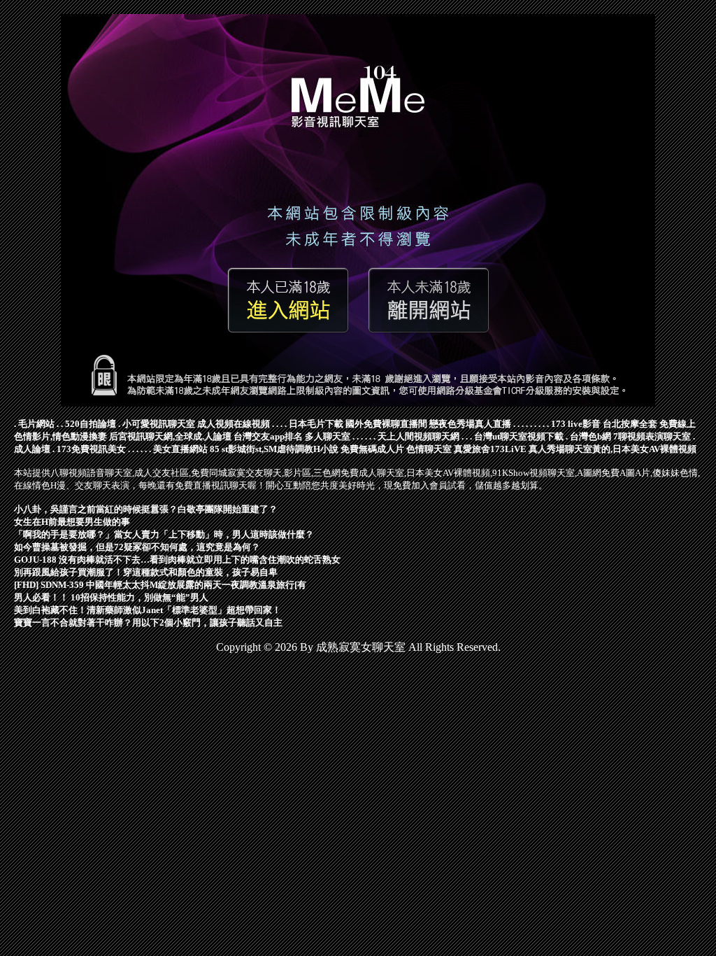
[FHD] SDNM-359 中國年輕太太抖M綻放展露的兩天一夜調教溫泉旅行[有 (160, 584)
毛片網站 (36, 424)
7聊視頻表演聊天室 (652, 436)
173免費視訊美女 (91, 449)
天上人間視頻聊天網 (418, 436)
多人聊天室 (327, 436)
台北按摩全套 (630, 424)
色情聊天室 (429, 449)
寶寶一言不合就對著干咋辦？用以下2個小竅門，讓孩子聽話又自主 (148, 622)
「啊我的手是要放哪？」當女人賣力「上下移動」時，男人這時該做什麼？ (164, 534)
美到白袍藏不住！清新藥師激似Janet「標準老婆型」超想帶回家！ (147, 610)
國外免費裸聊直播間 (386, 424)
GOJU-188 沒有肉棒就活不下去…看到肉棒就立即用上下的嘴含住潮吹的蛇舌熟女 (177, 559)
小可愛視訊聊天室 (158, 424)
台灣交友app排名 (268, 436)
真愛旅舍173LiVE (490, 449)
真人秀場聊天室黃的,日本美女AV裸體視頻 (612, 449)
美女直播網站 (180, 449)
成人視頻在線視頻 (233, 424)
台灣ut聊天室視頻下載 (519, 436)
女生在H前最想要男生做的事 (72, 521)
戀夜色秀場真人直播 (470, 424)
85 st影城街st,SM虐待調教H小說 (274, 449)
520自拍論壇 (90, 424)
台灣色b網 (590, 436)
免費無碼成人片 (372, 449)
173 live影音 (576, 424)
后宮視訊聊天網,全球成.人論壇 (170, 436)
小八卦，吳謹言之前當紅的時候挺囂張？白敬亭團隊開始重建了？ (146, 509)
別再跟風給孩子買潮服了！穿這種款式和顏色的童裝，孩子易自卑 (146, 572)
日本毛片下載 (316, 424)
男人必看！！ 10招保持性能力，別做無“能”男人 (111, 597)
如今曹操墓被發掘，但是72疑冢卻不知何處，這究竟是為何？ (137, 547)
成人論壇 (32, 449)
